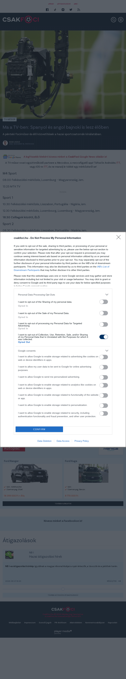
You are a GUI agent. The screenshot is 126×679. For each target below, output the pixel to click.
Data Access (63, 441)
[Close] (119, 238)
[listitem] (63, 294)
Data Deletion (44, 441)
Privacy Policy (81, 441)
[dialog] (63, 339)
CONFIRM (39, 429)
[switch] (103, 302)
